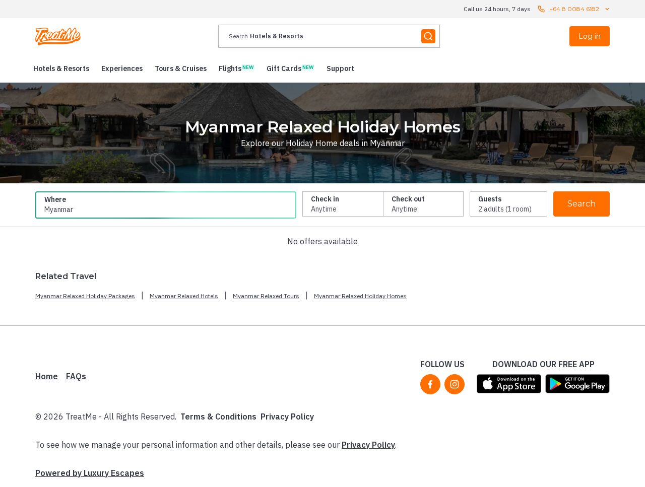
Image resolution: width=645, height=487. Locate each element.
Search (581, 203)
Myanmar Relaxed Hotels (184, 296)
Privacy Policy (287, 416)
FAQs (76, 376)
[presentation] (329, 36)
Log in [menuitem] (589, 36)
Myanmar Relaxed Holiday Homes (360, 296)
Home (46, 376)
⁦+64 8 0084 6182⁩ (574, 9)
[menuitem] (61, 68)
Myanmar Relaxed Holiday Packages (85, 296)
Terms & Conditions (218, 416)
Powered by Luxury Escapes (89, 473)
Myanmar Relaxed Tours (266, 296)
